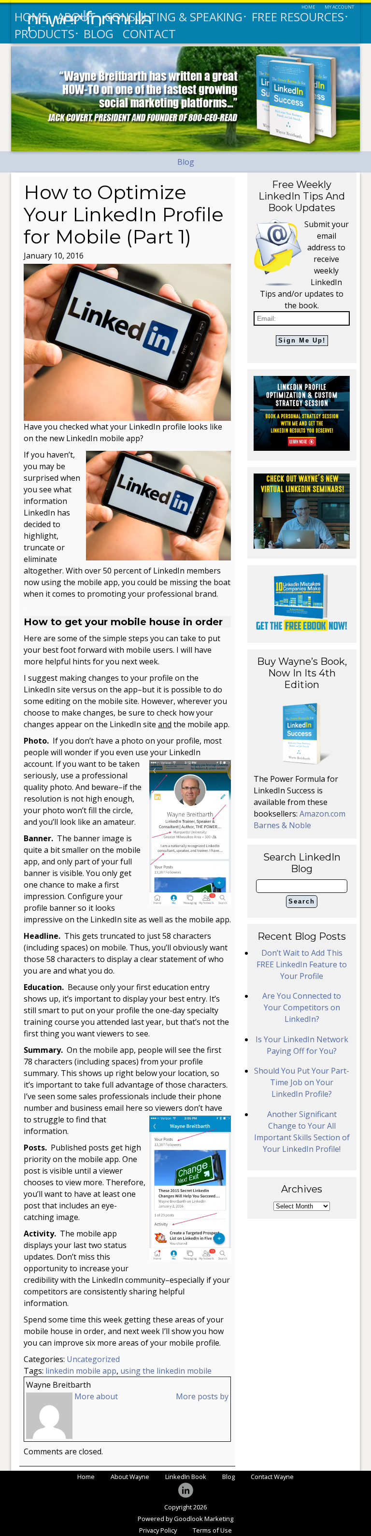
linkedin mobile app (80, 1370)
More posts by (202, 1396)
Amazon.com (322, 813)
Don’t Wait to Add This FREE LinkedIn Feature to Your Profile (302, 964)
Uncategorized (93, 1359)
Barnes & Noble (282, 825)
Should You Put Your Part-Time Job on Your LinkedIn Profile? (301, 1082)
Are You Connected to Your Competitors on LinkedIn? (301, 1007)
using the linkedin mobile (166, 1370)
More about (96, 1396)
